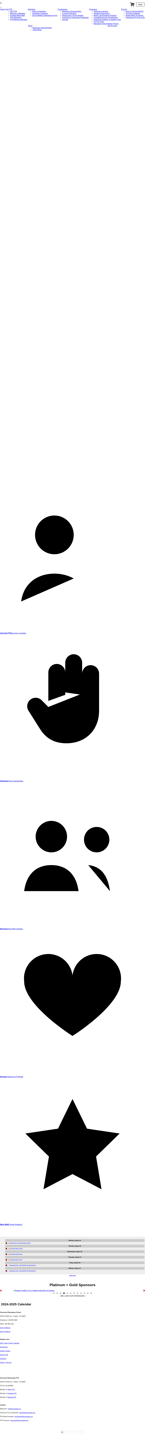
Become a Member (17, 13)
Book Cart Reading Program (105, 15)
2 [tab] (57, 1293)
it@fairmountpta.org (14, 1409)
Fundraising (62, 9)
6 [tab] (71, 1293)
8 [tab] (77, 1293)
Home (2, 9)
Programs (93, 9)
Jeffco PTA (11, 1389)
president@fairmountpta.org (24, 1416)
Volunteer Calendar (40, 13)
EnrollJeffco (4, 1347)
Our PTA (9, 9)
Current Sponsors (69, 13)
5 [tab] (67, 1293)
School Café (4, 1355)
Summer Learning (101, 11)
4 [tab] (64, 1293)
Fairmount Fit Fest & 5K (135, 18)
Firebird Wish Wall (17, 15)
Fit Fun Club (99, 22)
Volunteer (31, 9)
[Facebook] (72, 185)
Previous (0, 1290)
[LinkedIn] (72, 476)
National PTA (11, 1397)
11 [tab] (88, 1293)
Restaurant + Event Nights (72, 15)
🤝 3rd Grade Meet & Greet (15, 1254)
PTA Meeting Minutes (18, 20)
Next (144, 1290)
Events (124, 9)
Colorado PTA (12, 1393)
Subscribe (72, 1275)
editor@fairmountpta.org (27, 1413)
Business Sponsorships (71, 11)
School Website (5, 1328)
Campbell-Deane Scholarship (106, 18)
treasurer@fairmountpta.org (19, 1420)
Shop (30, 26)
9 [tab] (81, 1293)
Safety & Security (6, 1362)
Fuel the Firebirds (133, 13)
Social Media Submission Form (44, 15)
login (140, 4)
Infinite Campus (5, 1351)
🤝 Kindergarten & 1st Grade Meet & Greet (19, 1243)
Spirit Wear (37, 30)
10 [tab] (84, 1293)
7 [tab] (74, 1293)
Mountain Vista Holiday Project (106, 24)
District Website (5, 1331)
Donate (65, 20)
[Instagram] (72, 330)
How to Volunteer (39, 11)
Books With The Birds (134, 15)
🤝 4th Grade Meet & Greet (15, 1259)
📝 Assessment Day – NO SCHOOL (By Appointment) (22, 1265)
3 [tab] (60, 1293)
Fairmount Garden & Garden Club (107, 20)
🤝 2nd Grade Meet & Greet (15, 1248)
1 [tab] (54, 1293)
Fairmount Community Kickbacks (75, 18)
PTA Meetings (15, 18)
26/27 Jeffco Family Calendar (9, 1343)
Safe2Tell (3, 1359)
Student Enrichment (102, 13)
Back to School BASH (134, 11)
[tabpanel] (72, 1291)
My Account (112, 26)
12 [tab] (91, 1293)
